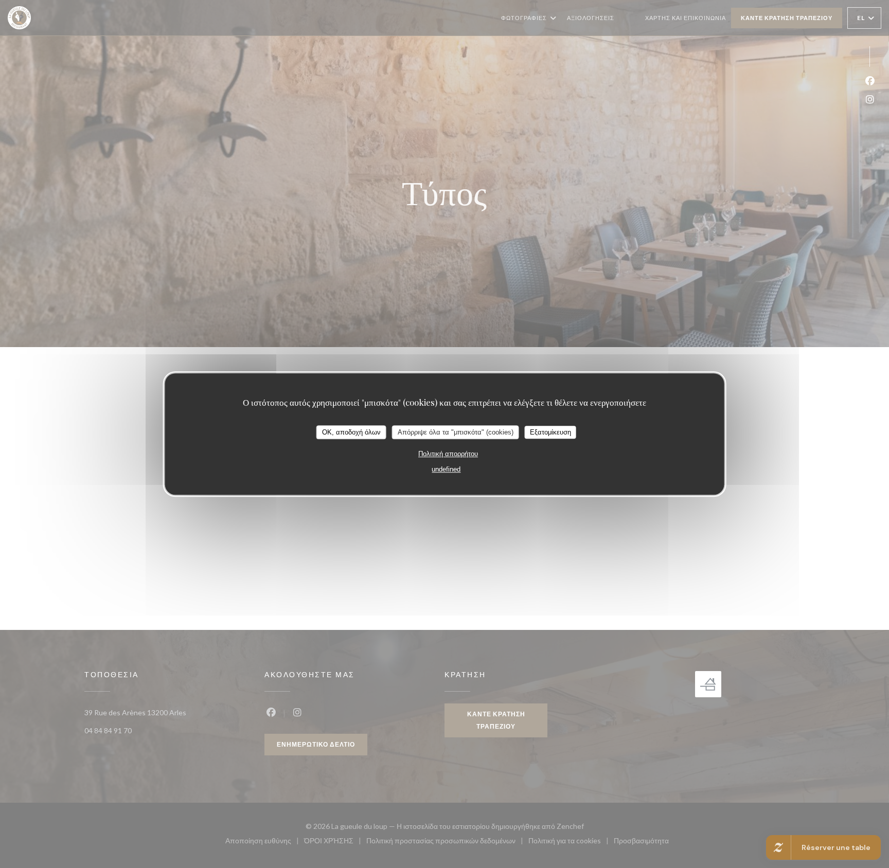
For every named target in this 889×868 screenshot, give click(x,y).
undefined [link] (446, 470)
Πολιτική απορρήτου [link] (448, 454)
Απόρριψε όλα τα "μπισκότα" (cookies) (455, 432)
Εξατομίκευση (550, 432)
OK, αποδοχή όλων (351, 432)
